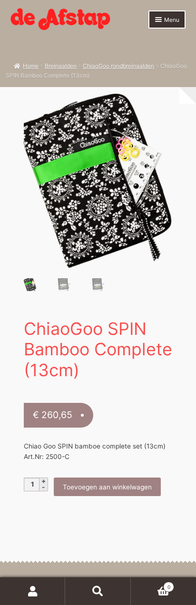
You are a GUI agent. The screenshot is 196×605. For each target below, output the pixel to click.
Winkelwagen (150, 584)
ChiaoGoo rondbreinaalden (118, 65)
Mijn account (32, 591)
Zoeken (97, 591)
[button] (160, 105)
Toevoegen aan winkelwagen (107, 487)
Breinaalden (61, 65)
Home (31, 65)
